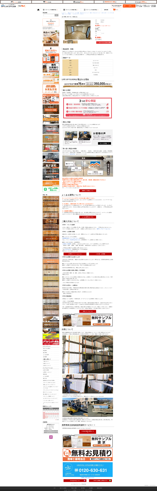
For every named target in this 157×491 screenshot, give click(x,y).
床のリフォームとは (47, 392)
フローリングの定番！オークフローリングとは (50, 387)
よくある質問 (46, 354)
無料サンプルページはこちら (103, 229)
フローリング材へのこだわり (49, 382)
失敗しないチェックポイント (49, 384)
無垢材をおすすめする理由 (48, 380)
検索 (56, 15)
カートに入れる (104, 42)
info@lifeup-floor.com (75, 239)
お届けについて (46, 363)
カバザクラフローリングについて (50, 398)
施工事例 (45, 352)
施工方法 (45, 378)
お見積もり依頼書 (66, 244)
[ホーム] (38, 9)
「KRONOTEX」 (72, 154)
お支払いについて (47, 365)
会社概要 (45, 356)
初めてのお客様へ (47, 348)
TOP (54, 488)
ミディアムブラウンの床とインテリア (50, 403)
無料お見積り (99, 488)
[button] (50, 9)
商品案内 (45, 350)
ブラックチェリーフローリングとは (50, 390)
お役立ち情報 (46, 370)
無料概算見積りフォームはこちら (70, 238)
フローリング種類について (48, 396)
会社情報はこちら (51, 430)
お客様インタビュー (47, 372)
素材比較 (45, 374)
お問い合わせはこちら (51, 432)
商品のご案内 (74, 488)
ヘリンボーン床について (48, 400)
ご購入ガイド (46, 361)
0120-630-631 (68, 249)
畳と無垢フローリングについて (49, 394)
